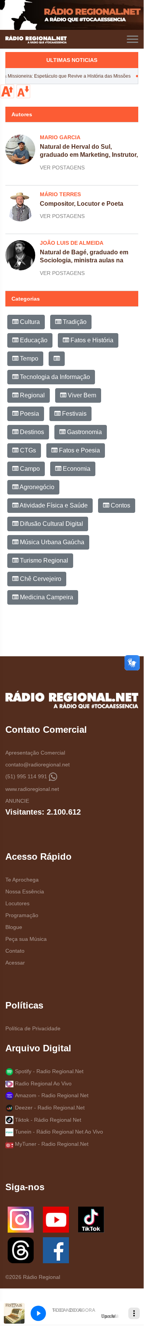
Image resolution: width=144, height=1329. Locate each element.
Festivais (74, 413)
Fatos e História (91, 340)
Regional (31, 395)
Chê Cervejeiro (39, 579)
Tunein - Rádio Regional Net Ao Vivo (58, 1132)
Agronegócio (36, 487)
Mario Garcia (60, 137)
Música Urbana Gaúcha (51, 542)
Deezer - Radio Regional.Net (49, 1108)
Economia (75, 468)
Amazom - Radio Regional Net (50, 1095)
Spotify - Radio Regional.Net (48, 1071)
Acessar (15, 963)
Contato (15, 951)
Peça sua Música (26, 939)
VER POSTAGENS (62, 167)
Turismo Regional (43, 560)
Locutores (17, 903)
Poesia (28, 413)
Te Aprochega (22, 880)
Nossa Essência (24, 891)
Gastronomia (83, 432)
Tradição (74, 322)
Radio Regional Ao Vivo (42, 1083)
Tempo (28, 358)
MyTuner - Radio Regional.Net (50, 1144)
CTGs (27, 450)
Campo (29, 468)
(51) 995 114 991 (27, 776)
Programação (21, 915)
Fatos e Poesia (78, 450)
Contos (119, 505)
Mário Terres (60, 194)
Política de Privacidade (33, 1028)
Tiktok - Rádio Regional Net (47, 1120)
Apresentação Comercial (35, 753)
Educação (32, 340)
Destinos (31, 432)
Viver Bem (81, 395)
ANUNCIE (17, 801)
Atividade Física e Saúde (53, 505)
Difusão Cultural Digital (50, 524)
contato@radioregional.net (37, 764)
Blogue (13, 927)
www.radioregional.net (32, 789)
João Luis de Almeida (71, 243)
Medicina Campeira (45, 597)
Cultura (29, 322)
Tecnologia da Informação (54, 377)
